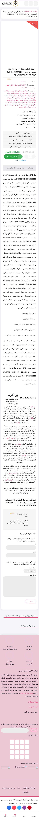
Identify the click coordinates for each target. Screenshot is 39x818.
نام (35, 544)
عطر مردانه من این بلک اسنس (15, 102)
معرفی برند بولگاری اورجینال (15, 168)
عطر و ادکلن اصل (26, 693)
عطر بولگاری (15, 93)
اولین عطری (12, 473)
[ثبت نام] (26, 3)
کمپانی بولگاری (11, 438)
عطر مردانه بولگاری (21, 98)
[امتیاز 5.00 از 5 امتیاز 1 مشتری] (7, 79)
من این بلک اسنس (25, 107)
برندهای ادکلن (14, 85)
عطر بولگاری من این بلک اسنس (15, 95)
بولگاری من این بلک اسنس (18, 91)
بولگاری (32, 406)
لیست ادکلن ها (26, 87)
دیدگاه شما (32, 575)
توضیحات (31, 168)
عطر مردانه (32, 98)
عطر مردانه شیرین (12, 100)
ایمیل (34, 552)
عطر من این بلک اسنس (28, 105)
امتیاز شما (32, 567)
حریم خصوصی (33, 706)
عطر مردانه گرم (31, 102)
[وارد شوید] (31, 3)
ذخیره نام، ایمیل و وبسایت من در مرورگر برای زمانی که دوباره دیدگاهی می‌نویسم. (21, 563)
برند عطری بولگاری (11, 480)
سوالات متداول (33, 702)
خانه (35, 11)
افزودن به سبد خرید (11, 156)
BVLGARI (28, 11)
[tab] (31, 168)
